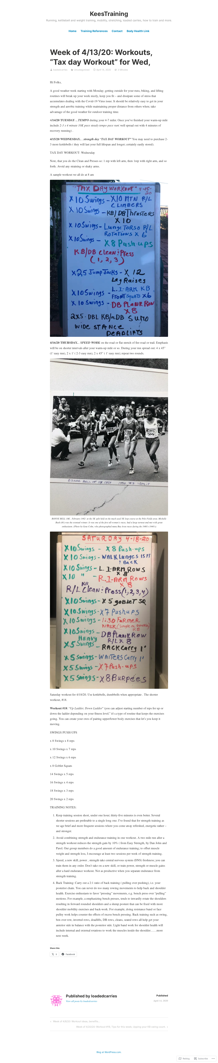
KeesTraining (109, 13)
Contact (117, 31)
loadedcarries (60, 69)
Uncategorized (82, 69)
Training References (94, 31)
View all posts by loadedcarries (81, 1001)
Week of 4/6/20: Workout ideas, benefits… (74, 1022)
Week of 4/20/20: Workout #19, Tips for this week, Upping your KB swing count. (121, 1027)
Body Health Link (138, 31)
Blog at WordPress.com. (109, 1052)
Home (72, 31)
